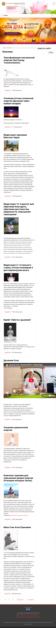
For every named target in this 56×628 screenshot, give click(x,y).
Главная (4, 47)
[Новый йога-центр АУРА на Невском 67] (53, 3)
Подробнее (7, 91)
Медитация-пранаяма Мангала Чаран (15, 136)
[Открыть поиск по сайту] (53, 15)
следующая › (20, 599)
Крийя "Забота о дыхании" (17, 320)
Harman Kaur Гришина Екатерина (19, 515)
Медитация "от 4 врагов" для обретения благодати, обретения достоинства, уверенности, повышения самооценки (19, 209)
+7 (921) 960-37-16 (11, 7)
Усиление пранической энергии (16, 428)
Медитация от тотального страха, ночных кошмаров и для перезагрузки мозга (18, 267)
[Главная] (12, 4)
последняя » (30, 599)
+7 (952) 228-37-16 (11, 9)
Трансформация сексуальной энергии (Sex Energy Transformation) (19, 60)
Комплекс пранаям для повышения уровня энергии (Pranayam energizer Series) (18, 478)
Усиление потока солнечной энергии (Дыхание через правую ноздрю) (18, 101)
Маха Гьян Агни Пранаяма (17, 527)
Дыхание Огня (11, 360)
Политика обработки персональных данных (28, 617)
